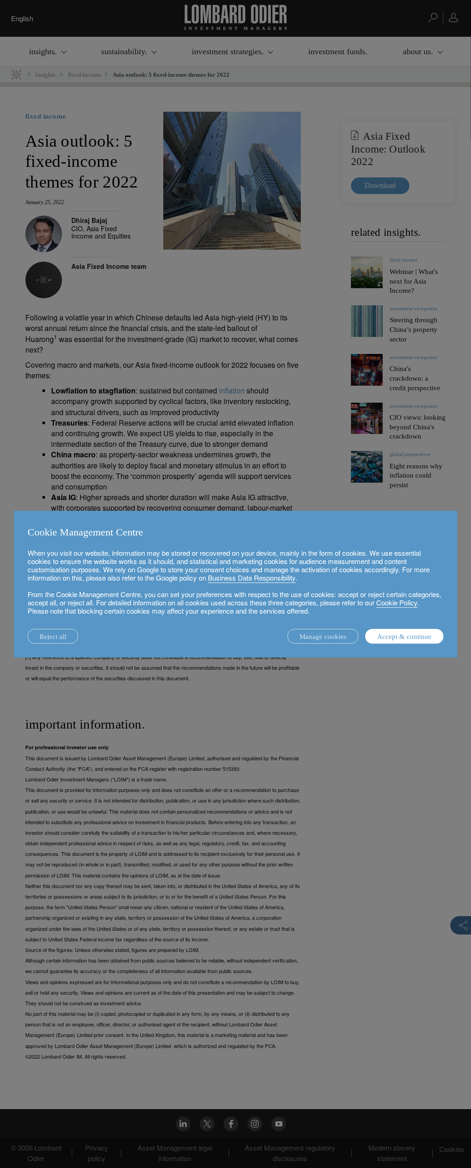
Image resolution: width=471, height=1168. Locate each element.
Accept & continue (404, 636)
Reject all (53, 636)
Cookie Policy (397, 602)
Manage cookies (322, 636)
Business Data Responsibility (252, 577)
